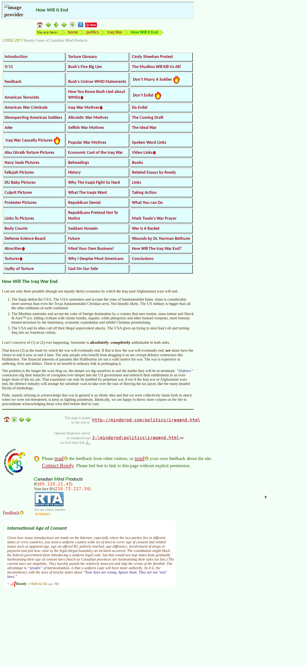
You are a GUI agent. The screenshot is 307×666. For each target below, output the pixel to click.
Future (74, 238)
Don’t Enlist (143, 95)
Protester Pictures (20, 203)
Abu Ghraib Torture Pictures (29, 152)
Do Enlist (140, 107)
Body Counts (16, 228)
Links (136, 182)
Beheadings (78, 163)
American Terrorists (22, 97)
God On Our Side (83, 269)
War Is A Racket (145, 228)
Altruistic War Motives (88, 117)
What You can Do (147, 203)
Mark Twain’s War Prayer (154, 218)
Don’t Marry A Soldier (152, 79)
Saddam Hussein (83, 228)
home (73, 32)
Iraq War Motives (83, 107)
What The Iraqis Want (87, 192)
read (59, 458)
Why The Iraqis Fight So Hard (94, 182)
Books (137, 163)
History (74, 172)
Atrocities (13, 249)
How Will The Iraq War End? (157, 249)
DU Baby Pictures (20, 182)
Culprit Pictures (18, 192)
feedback (13, 82)
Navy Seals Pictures (22, 163)
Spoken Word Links (149, 142)
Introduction (16, 57)
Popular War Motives (87, 142)
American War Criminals (26, 107)
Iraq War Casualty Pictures (29, 140)
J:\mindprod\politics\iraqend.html (135, 437)
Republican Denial (84, 203)
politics (92, 32)
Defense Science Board (25, 238)
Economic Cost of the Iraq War (95, 152)
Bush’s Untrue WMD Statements (97, 82)
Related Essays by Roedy (154, 172)
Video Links (142, 152)
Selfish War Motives (86, 128)
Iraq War (114, 32)
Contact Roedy (58, 465)
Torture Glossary (82, 57)
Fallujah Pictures (19, 172)
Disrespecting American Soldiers (33, 117)
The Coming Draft (147, 117)
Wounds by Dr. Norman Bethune (161, 238)
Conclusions (143, 259)
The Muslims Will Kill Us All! (156, 67)
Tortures (12, 259)
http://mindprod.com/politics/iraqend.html (146, 419)
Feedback (11, 512)
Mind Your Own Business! (91, 249)
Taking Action (144, 192)
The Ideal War (144, 128)
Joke (8, 128)
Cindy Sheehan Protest (152, 57)
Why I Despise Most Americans (96, 259)
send (139, 458)
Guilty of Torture (19, 269)
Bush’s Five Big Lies (85, 67)
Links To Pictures (19, 218)
